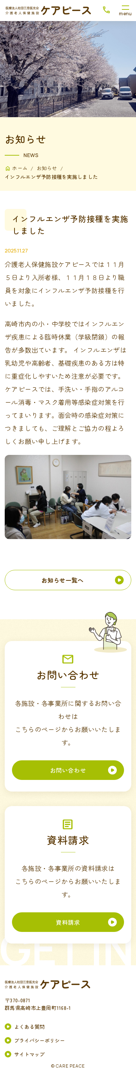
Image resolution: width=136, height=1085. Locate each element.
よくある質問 (29, 1026)
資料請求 (68, 922)
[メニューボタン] (125, 10)
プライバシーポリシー (39, 1040)
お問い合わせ (68, 770)
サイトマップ (29, 1054)
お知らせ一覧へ (62, 580)
